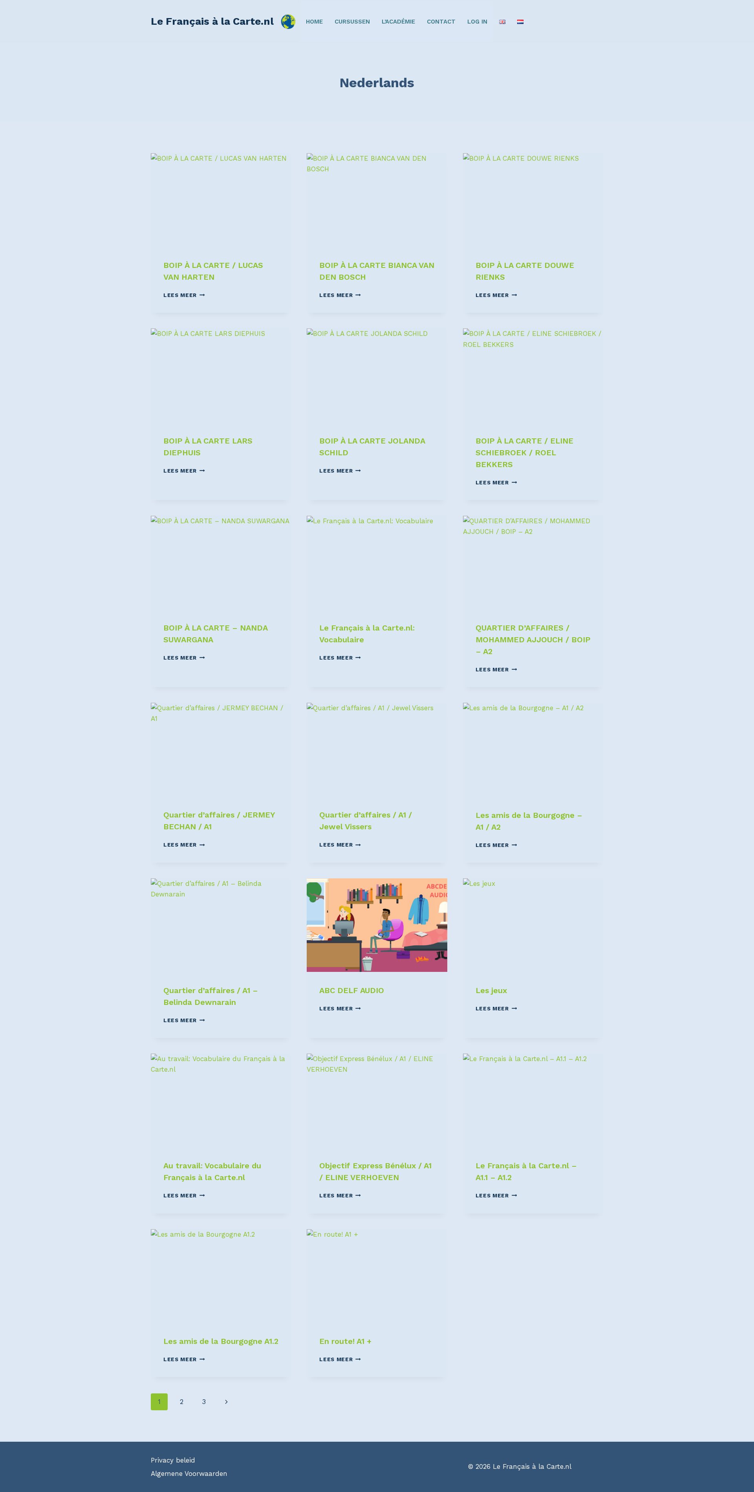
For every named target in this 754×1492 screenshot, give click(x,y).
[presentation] (221, 200)
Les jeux (491, 990)
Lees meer (184, 295)
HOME (314, 21)
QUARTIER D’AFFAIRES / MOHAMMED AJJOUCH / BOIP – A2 (533, 639)
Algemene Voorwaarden (189, 1473)
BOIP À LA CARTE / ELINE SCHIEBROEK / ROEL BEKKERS (524, 452)
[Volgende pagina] (226, 1401)
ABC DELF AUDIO (351, 990)
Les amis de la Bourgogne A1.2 (220, 1341)
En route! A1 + (345, 1341)
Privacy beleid (173, 1460)
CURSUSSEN (352, 21)
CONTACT (441, 21)
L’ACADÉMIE (398, 21)
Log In (477, 21)
